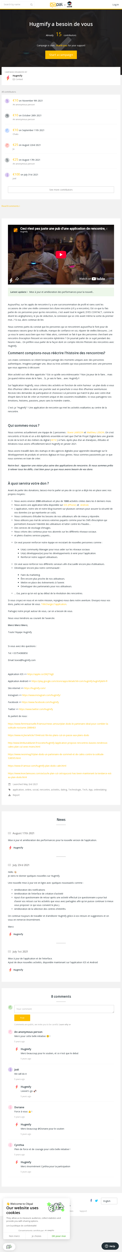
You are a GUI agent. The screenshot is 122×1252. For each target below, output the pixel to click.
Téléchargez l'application (53, 604)
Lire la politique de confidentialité (21, 1225)
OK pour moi (59, 1236)
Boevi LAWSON (75, 432)
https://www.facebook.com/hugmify (40, 702)
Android (84, 504)
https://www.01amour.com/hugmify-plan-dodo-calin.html (37, 765)
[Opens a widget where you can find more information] (110, 1246)
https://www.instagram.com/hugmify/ (41, 695)
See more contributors (61, 189)
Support (83, 1211)
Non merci (14, 1236)
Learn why (63, 1024)
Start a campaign (61, 55)
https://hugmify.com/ (35, 688)
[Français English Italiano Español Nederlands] (109, 1201)
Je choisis (36, 1236)
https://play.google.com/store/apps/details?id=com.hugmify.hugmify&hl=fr (70, 681)
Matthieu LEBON (95, 432)
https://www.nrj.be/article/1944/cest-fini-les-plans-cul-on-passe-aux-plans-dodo (48, 735)
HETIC (54, 440)
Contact (19, 79)
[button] (9, 1246)
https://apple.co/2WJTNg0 (40, 674)
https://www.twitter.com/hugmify (36, 709)
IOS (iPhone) (70, 504)
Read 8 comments (10, 206)
